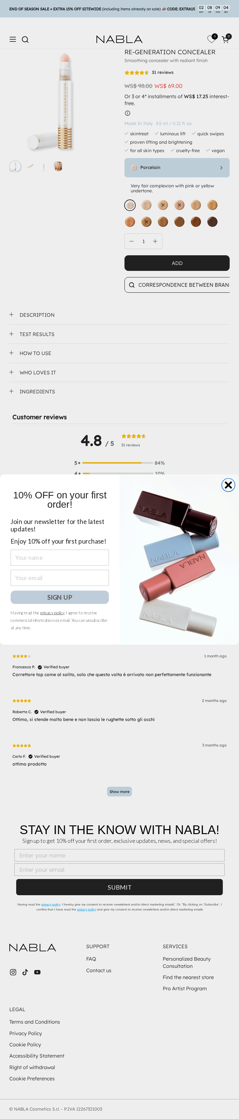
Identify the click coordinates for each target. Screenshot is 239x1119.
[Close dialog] (228, 485)
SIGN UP (59, 597)
